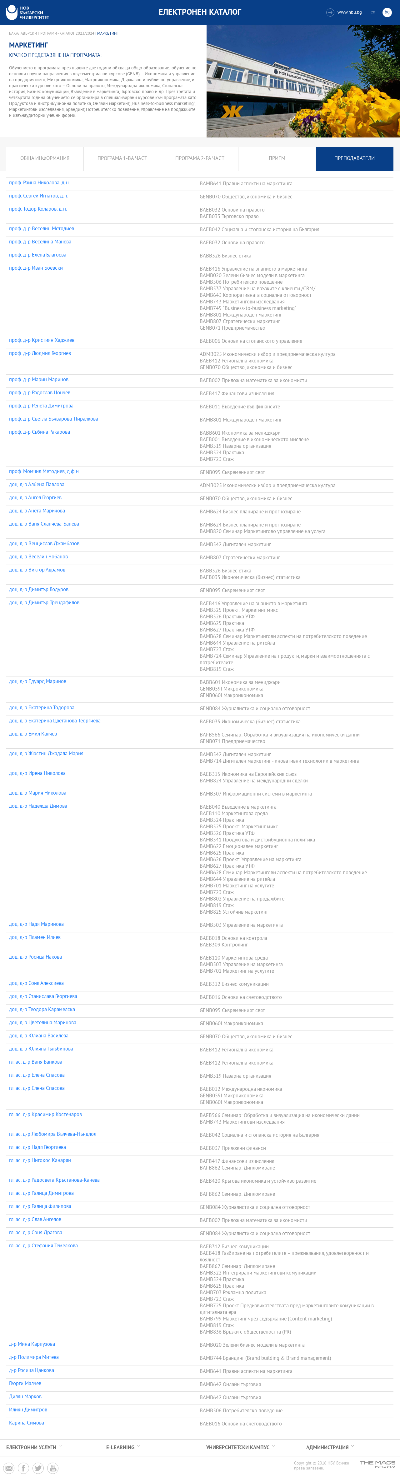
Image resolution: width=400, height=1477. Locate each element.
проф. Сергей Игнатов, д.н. (38, 196)
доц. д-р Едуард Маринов (37, 682)
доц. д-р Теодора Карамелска (42, 1010)
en (373, 12)
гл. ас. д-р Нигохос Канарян (40, 1161)
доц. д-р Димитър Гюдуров (38, 590)
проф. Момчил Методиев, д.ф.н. (44, 472)
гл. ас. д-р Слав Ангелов (35, 1220)
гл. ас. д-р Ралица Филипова (40, 1207)
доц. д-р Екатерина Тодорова (41, 708)
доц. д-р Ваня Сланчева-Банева (44, 524)
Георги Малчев (25, 1384)
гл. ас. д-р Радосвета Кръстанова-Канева (54, 1180)
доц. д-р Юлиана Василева (38, 1036)
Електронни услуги (31, 1448)
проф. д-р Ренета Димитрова (41, 406)
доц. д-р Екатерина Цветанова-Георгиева (55, 721)
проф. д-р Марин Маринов (38, 380)
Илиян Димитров (28, 1410)
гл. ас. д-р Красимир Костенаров (45, 1115)
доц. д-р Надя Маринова (36, 924)
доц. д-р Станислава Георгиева (43, 997)
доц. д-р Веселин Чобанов (38, 557)
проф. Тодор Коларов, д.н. (38, 209)
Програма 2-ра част (199, 159)
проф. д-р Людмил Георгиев (40, 354)
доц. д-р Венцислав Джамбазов (44, 544)
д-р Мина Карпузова (32, 1344)
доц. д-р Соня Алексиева (36, 983)
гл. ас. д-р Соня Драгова (35, 1233)
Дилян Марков (25, 1397)
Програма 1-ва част (122, 159)
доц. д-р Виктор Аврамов (37, 570)
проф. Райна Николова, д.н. (39, 183)
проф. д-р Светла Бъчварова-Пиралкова (53, 419)
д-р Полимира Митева (34, 1357)
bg (387, 12)
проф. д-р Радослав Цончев (39, 393)
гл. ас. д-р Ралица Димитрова (41, 1193)
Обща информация (44, 159)
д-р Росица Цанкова (31, 1371)
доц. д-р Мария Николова (37, 793)
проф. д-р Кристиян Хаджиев (41, 340)
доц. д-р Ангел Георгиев (35, 498)
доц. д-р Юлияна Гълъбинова (41, 1049)
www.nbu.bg (345, 13)
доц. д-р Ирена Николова (37, 773)
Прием (277, 159)
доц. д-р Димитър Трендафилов (44, 603)
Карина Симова (26, 1423)
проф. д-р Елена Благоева (37, 255)
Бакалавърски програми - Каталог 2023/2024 (51, 33)
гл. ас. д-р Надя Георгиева (37, 1147)
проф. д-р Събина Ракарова (39, 432)
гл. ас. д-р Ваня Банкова (35, 1062)
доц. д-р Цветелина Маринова (42, 1023)
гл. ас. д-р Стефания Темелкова (43, 1246)
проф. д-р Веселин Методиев (41, 229)
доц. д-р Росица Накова (35, 957)
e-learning (120, 1448)
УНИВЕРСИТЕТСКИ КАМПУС (237, 1448)
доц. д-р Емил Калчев (33, 734)
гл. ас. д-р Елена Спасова (37, 1075)
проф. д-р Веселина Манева (40, 242)
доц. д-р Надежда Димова (38, 806)
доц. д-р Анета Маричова (37, 511)
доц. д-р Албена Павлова (36, 485)
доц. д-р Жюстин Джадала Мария (46, 754)
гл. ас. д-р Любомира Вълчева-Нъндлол (52, 1134)
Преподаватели (354, 159)
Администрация (327, 1448)
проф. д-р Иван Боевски (36, 268)
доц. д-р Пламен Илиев (35, 938)
